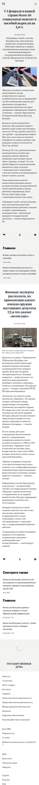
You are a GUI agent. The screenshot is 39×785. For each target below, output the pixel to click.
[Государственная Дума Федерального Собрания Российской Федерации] (3, 4)
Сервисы (6, 693)
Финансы (6, 710)
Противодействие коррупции (16, 719)
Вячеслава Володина (14, 360)
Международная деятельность (16, 706)
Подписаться (8, 732)
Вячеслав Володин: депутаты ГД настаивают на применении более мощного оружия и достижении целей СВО (19, 584)
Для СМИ (6, 728)
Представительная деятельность (17, 701)
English (5, 775)
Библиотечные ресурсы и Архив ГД (19, 741)
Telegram (6, 766)
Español (6, 779)
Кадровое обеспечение (13, 714)
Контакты (6, 688)
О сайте (6, 737)
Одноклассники (9, 762)
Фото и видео (8, 684)
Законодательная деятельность (17, 697)
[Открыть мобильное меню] (35, 4)
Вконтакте (7, 758)
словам (18, 357)
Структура (7, 680)
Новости (6, 675)
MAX (4, 753)
